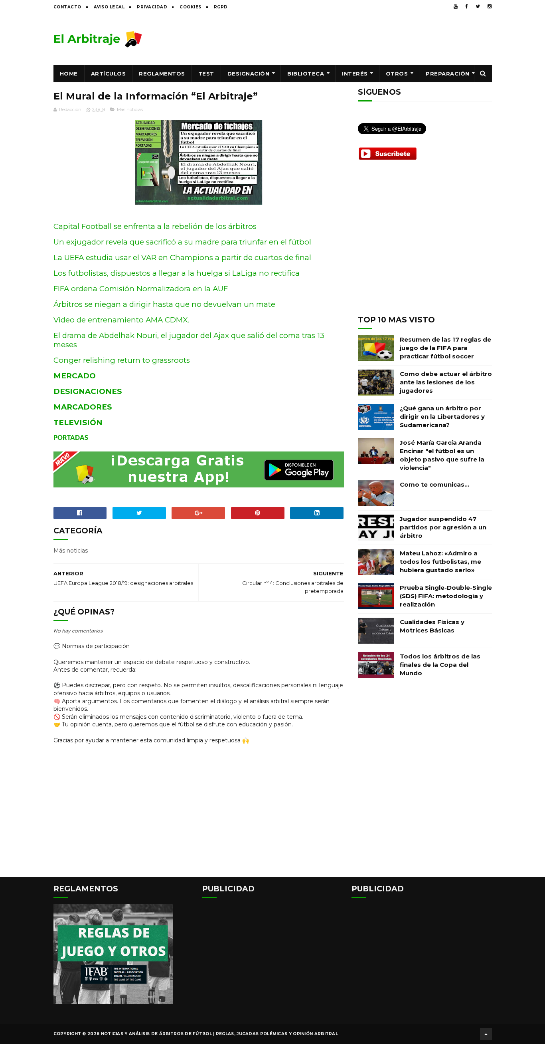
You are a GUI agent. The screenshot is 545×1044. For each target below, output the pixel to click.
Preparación (448, 73)
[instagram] (489, 6)
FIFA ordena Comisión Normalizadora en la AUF (140, 288)
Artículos (108, 73)
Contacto (67, 7)
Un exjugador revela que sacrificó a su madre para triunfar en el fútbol (182, 242)
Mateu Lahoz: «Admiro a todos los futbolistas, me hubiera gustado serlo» (440, 561)
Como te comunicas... (434, 484)
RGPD (221, 7)
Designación (248, 73)
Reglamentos (162, 73)
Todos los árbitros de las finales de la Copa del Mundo (440, 664)
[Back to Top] (486, 1034)
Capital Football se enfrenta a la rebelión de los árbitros (155, 226)
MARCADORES (82, 407)
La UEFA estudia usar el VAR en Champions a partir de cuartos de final (182, 257)
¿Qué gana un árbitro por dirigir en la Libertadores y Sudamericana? (442, 416)
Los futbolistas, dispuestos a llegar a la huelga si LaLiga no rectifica (176, 273)
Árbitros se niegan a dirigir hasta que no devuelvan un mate (164, 304)
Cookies (190, 7)
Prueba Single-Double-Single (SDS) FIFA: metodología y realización (446, 596)
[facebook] (466, 6)
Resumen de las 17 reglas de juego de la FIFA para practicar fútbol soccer (445, 348)
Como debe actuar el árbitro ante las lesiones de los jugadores (446, 382)
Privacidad (152, 7)
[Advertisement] (346, 39)
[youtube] (455, 6)
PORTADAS (70, 438)
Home (69, 73)
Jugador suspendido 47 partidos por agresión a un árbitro (443, 527)
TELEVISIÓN (78, 422)
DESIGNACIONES (87, 391)
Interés (355, 73)
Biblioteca (305, 73)
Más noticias (130, 109)
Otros (397, 73)
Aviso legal (109, 7)
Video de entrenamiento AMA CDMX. (121, 319)
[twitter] (478, 6)
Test (206, 73)
